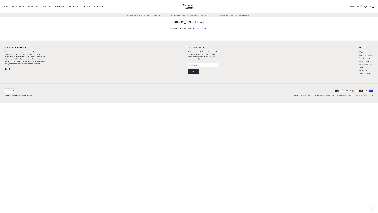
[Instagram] (10, 69)
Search (361, 67)
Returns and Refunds (366, 55)
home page (194, 28)
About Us (85, 6)
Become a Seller (364, 61)
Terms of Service (364, 74)
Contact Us (97, 6)
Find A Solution (33, 6)
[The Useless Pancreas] (189, 6)
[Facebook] (6, 69)
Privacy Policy (364, 70)
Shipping (362, 52)
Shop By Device (17, 6)
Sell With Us (72, 6)
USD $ (8, 90)
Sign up (193, 71)
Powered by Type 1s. (27, 95)
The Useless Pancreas (15, 95)
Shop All (45, 6)
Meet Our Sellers (59, 6)
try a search (204, 28)
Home (6, 6)
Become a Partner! (365, 64)
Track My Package (365, 58)
